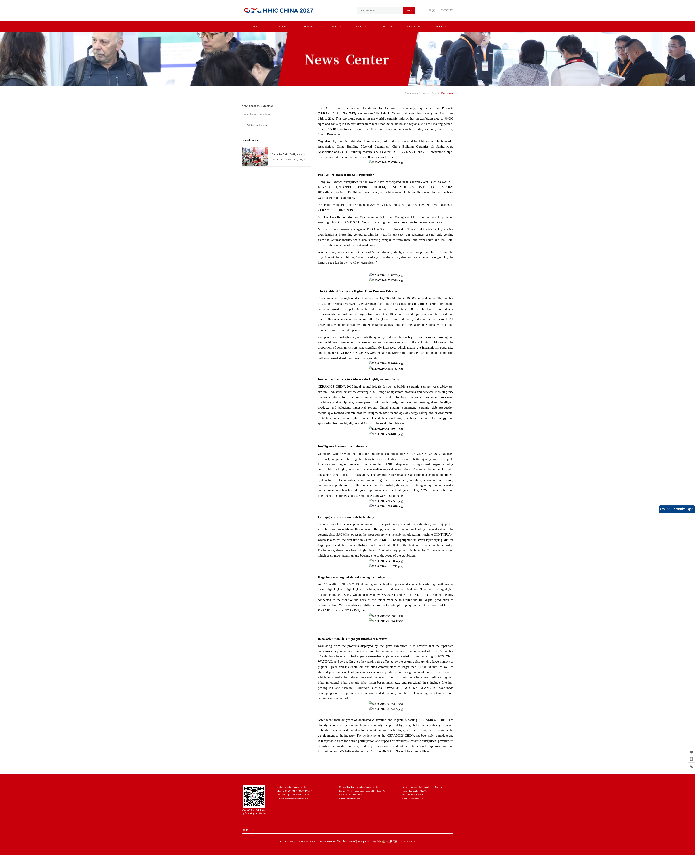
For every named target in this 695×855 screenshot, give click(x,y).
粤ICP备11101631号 (347, 841)
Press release (447, 93)
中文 (432, 10)
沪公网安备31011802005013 (400, 841)
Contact (439, 26)
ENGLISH (447, 10)
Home (254, 26)
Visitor (359, 26)
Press (306, 26)
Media (385, 26)
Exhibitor (333, 26)
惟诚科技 (376, 841)
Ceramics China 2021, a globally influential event (299, 154)
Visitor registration (257, 125)
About (280, 26)
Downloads (413, 26)
